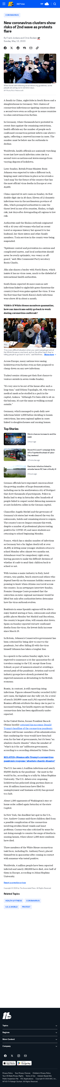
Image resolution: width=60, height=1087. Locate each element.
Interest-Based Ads (45, 1076)
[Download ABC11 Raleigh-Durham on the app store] (9, 1063)
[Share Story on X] (11, 48)
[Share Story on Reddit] (18, 48)
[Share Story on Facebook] (5, 48)
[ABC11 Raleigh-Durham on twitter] (12, 1056)
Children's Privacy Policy (42, 1073)
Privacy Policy (8, 1073)
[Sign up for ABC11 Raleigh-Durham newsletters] (25, 1056)
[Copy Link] (37, 48)
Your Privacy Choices (22, 1073)
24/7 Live (21, 4)
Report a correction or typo (15, 882)
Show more (49, 355)
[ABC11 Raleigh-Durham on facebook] (5, 1056)
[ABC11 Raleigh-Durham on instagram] (18, 1056)
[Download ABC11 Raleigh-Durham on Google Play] (24, 1063)
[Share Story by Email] (30, 48)
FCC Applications (27, 1079)
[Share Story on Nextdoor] (24, 48)
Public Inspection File (10, 1079)
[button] (4, 4)
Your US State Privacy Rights (13, 1076)
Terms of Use (30, 1076)
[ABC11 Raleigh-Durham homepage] (11, 4)
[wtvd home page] (7, 1015)
